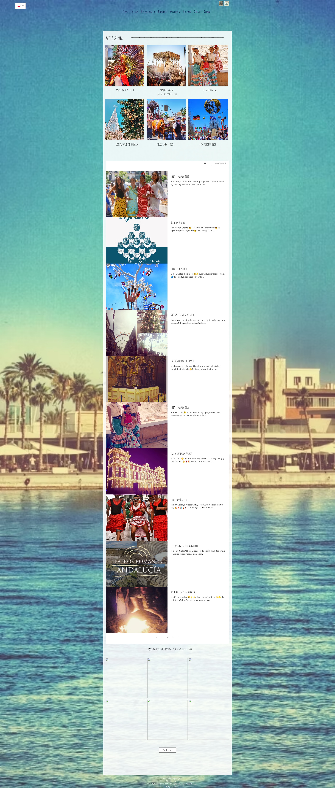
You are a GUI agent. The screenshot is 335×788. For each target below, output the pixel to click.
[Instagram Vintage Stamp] (226, 3)
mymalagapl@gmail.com (160, 783)
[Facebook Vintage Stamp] (221, 3)
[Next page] (178, 637)
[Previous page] (156, 637)
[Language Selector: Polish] (20, 6)
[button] (205, 163)
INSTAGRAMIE (187, 649)
